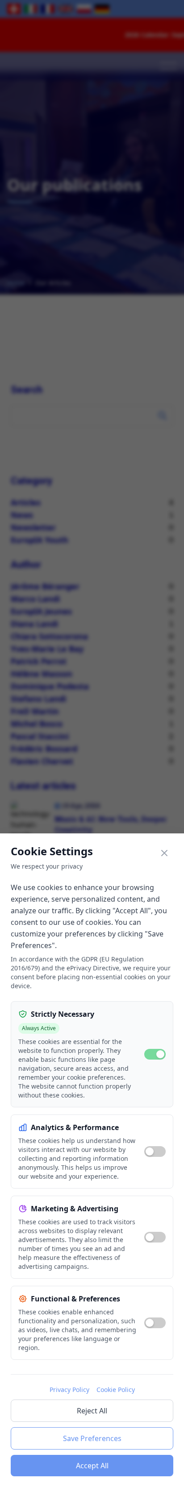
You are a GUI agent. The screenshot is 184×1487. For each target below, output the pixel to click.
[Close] (164, 853)
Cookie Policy (115, 1389)
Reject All (92, 1411)
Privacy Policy (69, 1389)
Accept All (92, 1465)
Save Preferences (92, 1438)
